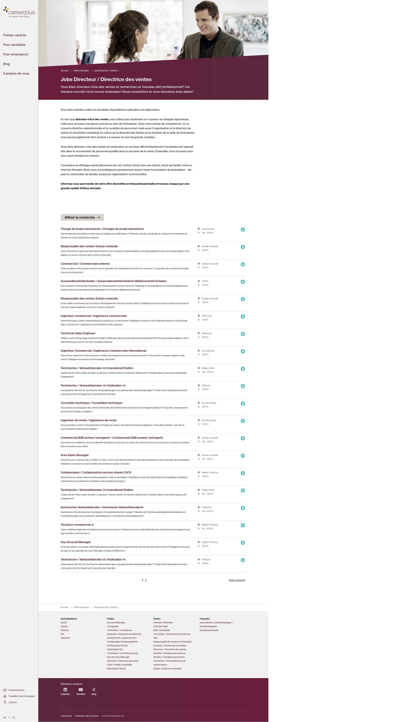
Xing (94, 694)
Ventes (64, 626)
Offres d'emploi (81, 70)
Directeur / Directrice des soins (122, 660)
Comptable (112, 626)
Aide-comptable (161, 630)
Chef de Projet (160, 626)
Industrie (65, 637)
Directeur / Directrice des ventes (169, 649)
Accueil (64, 70)
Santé (64, 622)
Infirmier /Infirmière (163, 622)
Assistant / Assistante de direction (124, 634)
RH (62, 634)
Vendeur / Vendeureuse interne (169, 657)
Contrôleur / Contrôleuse (119, 630)
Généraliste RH (115, 649)
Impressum (66, 715)
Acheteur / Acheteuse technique (169, 645)
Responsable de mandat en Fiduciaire (172, 641)
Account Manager (116, 622)
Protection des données (87, 715)
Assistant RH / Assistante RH (122, 637)
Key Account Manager (118, 657)
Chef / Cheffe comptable (119, 664)
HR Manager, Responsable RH (122, 641)
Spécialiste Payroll (116, 668)
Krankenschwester (209, 630)
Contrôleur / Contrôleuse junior (122, 653)
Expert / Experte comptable (167, 668)
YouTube (80, 694)
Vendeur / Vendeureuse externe (169, 653)
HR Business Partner (117, 645)
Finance (65, 630)
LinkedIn (65, 694)
